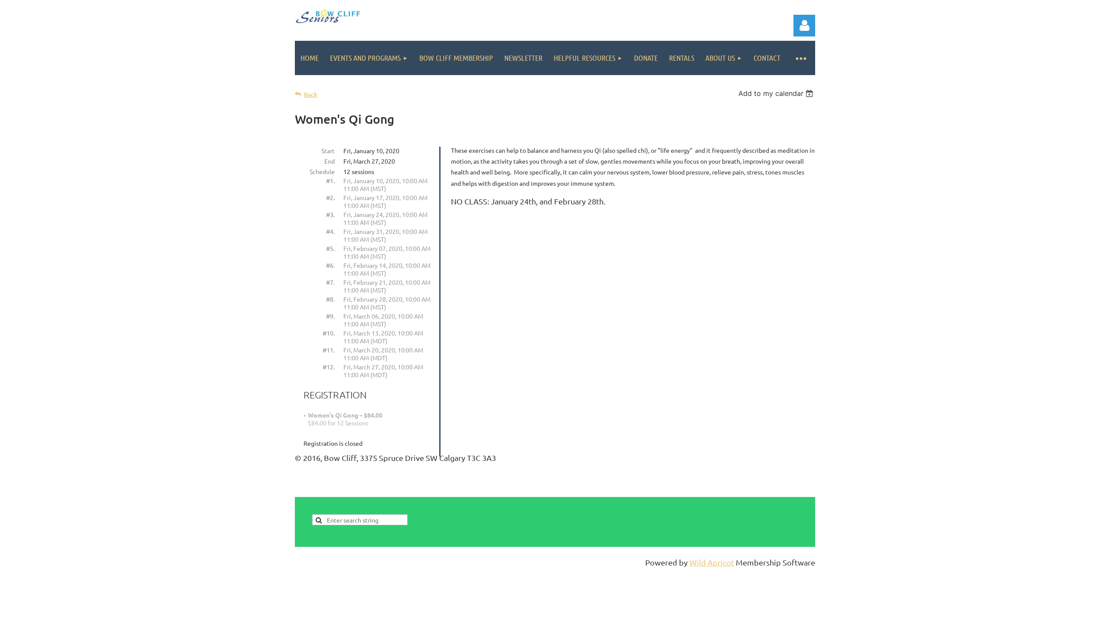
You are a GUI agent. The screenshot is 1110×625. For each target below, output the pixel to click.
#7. (330, 282)
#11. (329, 350)
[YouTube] (790, 491)
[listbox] (776, 93)
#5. (330, 248)
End (329, 161)
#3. (330, 214)
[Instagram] (809, 491)
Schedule (322, 171)
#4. (330, 231)
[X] (770, 491)
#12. (329, 367)
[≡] (800, 58)
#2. (330, 197)
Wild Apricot (711, 562)
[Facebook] (750, 491)
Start (328, 151)
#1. (330, 180)
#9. (330, 316)
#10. (329, 333)
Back (310, 94)
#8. (330, 299)
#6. (330, 265)
